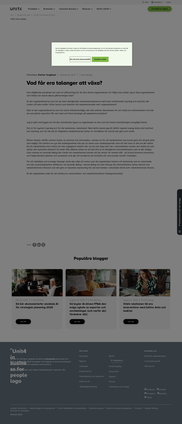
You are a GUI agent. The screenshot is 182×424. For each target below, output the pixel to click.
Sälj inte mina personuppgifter (80, 59)
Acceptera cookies (100, 59)
